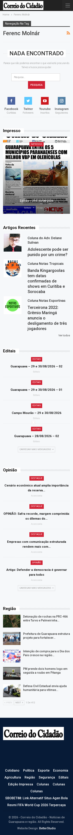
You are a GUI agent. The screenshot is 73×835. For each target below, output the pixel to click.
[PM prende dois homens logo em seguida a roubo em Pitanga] (11, 673)
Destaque (36, 478)
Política (28, 770)
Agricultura (12, 777)
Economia (60, 770)
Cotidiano (12, 770)
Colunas (43, 784)
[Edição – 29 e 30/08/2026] (36, 175)
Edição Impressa (20, 784)
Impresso (36, 144)
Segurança (47, 777)
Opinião (36, 562)
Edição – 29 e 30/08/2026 (36, 200)
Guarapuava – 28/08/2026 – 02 (36, 436)
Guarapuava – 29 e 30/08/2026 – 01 (36, 390)
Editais (36, 359)
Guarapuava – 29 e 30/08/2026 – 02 (36, 366)
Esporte (43, 770)
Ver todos (64, 335)
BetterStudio (47, 828)
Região (30, 777)
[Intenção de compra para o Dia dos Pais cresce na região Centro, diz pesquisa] (11, 655)
